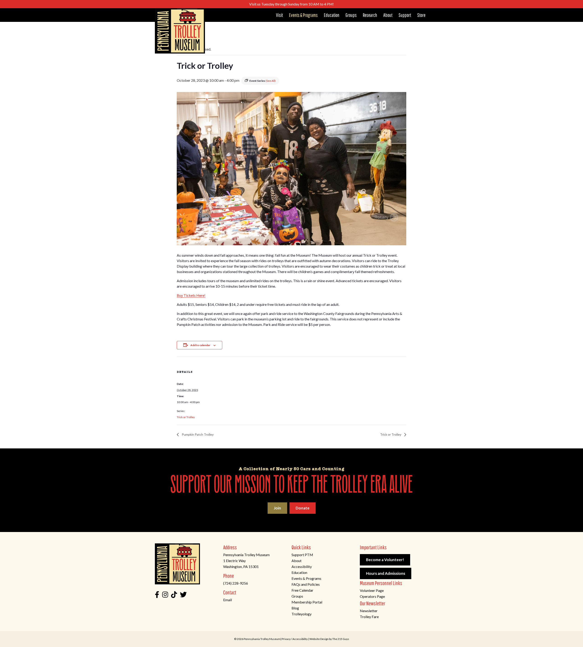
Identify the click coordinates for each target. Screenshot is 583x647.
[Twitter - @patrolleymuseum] (183, 595)
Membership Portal (307, 602)
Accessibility (302, 566)
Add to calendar (200, 345)
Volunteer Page (372, 590)
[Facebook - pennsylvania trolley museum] (157, 595)
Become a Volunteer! (385, 559)
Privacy (286, 639)
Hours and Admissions (385, 573)
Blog (295, 608)
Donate (302, 508)
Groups (297, 596)
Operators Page (372, 596)
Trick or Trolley (186, 417)
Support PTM (302, 554)
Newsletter (369, 611)
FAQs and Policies (306, 584)
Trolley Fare (369, 616)
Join (277, 508)
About (297, 560)
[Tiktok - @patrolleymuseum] (174, 595)
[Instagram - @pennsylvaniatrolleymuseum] (165, 595)
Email (227, 600)
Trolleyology (302, 614)
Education (299, 572)
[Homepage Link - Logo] (180, 31)
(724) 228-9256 (235, 583)
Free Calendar (302, 590)
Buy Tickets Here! (191, 295)
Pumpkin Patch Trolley (197, 434)
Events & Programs (306, 578)
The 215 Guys (340, 639)
